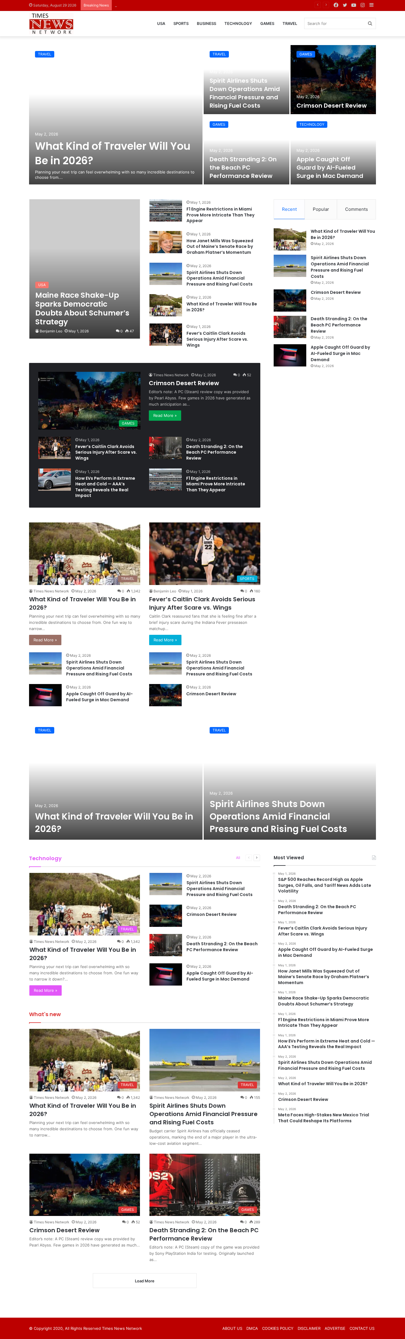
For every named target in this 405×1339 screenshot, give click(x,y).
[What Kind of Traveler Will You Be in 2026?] (116, 114)
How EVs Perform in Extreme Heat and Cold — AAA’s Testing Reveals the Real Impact (105, 487)
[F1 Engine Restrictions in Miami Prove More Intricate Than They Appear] (165, 210)
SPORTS (181, 23)
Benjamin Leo (51, 331)
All (238, 857)
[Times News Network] (51, 24)
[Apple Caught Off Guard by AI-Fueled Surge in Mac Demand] (333, 149)
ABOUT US (232, 1328)
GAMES (267, 23)
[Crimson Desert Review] (333, 79)
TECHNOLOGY (238, 23)
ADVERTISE (335, 1328)
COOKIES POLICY (278, 1328)
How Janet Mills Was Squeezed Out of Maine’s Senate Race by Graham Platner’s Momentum (219, 246)
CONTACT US (362, 1328)
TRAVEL (290, 23)
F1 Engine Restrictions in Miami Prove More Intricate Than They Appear (220, 215)
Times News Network (171, 375)
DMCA (252, 1328)
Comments (356, 209)
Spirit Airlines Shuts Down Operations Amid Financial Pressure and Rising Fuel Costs (245, 93)
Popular (321, 209)
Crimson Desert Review (136, 5)
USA (161, 23)
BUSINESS (206, 23)
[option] (202, 114)
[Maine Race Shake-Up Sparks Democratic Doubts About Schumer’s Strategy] (84, 269)
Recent (289, 209)
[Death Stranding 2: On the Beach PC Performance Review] (246, 149)
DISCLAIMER (309, 1328)
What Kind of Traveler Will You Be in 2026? (221, 307)
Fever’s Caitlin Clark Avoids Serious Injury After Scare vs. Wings (217, 339)
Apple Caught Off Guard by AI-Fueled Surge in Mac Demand (329, 167)
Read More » (165, 415)
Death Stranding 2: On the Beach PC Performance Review (243, 167)
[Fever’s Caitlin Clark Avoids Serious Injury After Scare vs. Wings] (165, 334)
